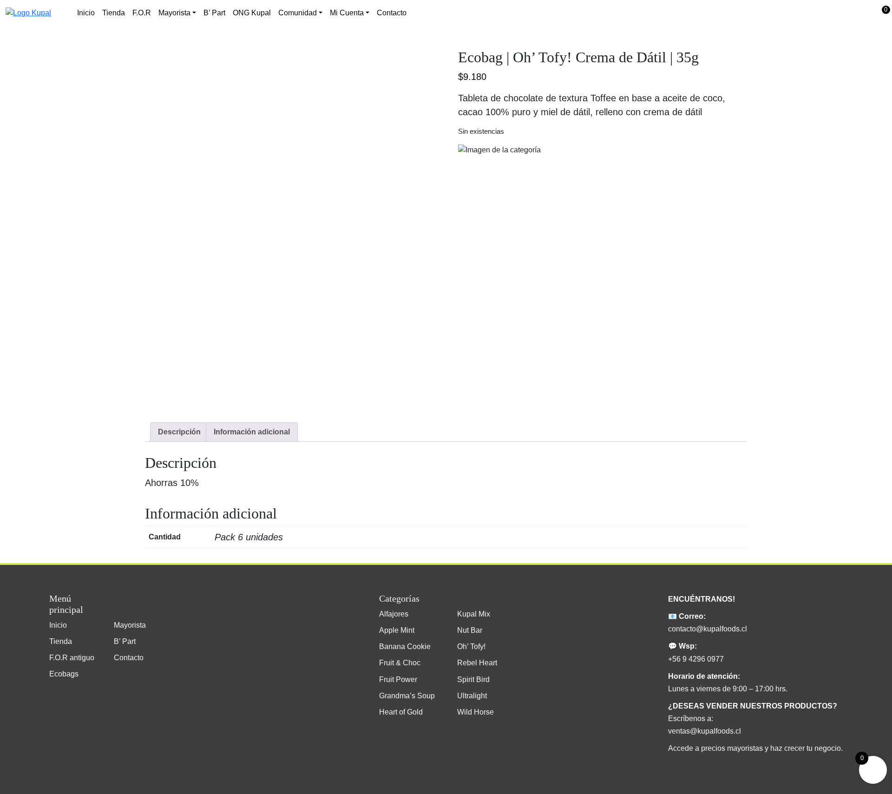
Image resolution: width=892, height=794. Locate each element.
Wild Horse (475, 712)
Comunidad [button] (297, 13)
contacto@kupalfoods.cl (707, 629)
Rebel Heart (477, 663)
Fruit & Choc (399, 663)
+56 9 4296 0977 (696, 659)
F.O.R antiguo (71, 658)
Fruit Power (398, 679)
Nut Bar (469, 630)
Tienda (113, 13)
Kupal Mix (473, 614)
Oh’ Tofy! (471, 646)
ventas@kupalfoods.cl (704, 731)
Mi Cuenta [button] (347, 13)
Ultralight (472, 696)
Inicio (86, 13)
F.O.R (141, 13)
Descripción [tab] (179, 432)
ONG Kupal (252, 13)
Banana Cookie (405, 646)
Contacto (392, 13)
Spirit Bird (473, 679)
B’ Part (214, 13)
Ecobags (64, 674)
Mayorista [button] (174, 13)
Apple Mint (396, 630)
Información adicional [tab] (252, 432)
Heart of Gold (401, 712)
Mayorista (130, 625)
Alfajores (393, 614)
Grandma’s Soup (407, 696)
